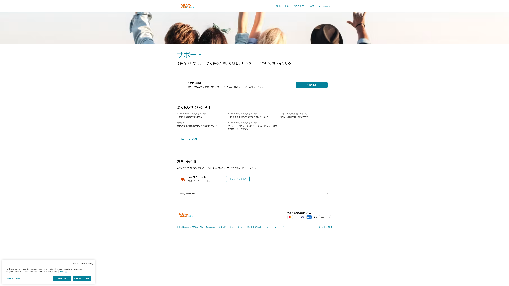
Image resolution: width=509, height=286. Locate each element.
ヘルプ (311, 6)
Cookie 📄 (63, 272)
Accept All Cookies (81, 278)
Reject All (62, 278)
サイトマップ (278, 227)
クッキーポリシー (236, 227)
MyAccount (324, 6)
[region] (48, 272)
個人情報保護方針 (254, 227)
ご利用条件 (222, 227)
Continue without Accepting (83, 264)
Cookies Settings (13, 278)
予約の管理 (298, 6)
